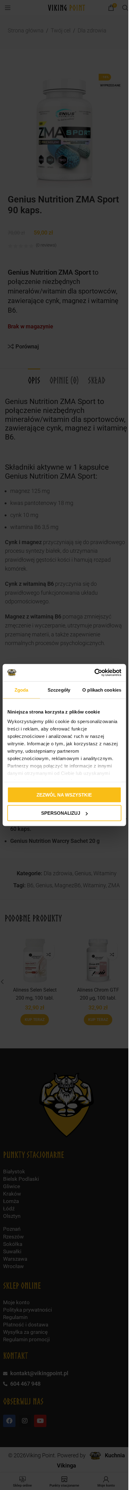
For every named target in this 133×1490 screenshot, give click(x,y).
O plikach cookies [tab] (101, 689)
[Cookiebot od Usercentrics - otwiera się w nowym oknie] (94, 673)
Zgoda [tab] (21, 689)
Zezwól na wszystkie (64, 794)
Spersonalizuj (60, 813)
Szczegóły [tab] (59, 689)
